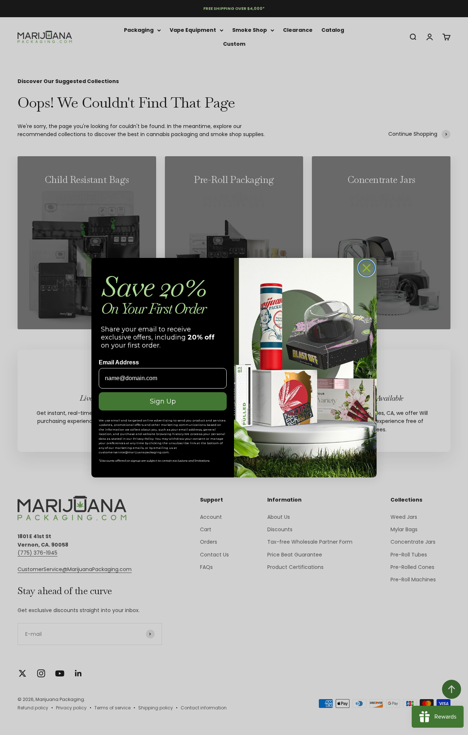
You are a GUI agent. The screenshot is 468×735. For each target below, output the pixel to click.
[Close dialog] (366, 268)
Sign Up (163, 401)
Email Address (119, 362)
